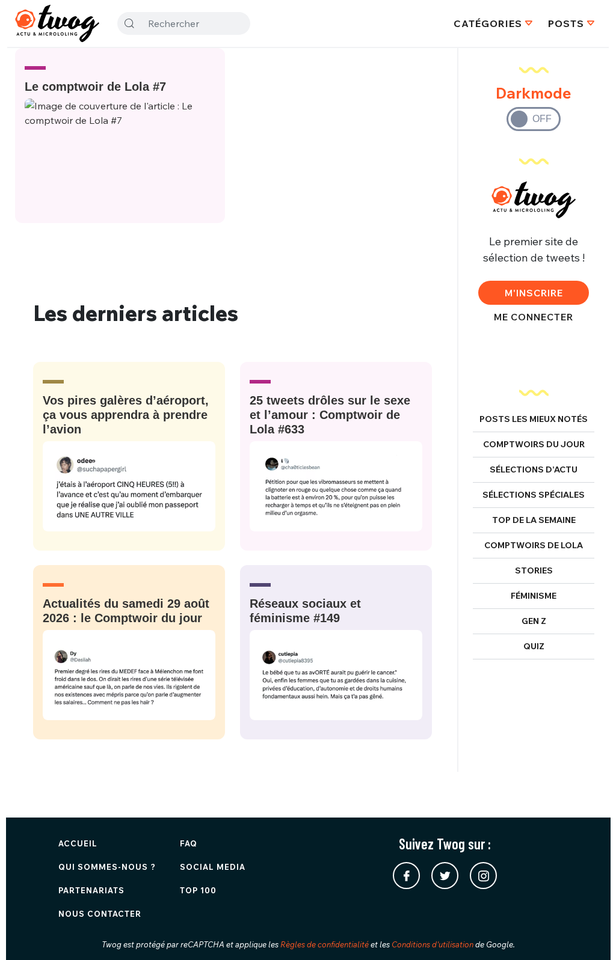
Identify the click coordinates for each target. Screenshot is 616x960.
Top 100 (198, 890)
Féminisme (533, 595)
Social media (212, 867)
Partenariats (91, 890)
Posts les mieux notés (533, 419)
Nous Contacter (99, 914)
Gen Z (534, 621)
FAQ (188, 843)
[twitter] (444, 875)
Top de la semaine (534, 520)
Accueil (77, 843)
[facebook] (406, 875)
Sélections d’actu (534, 469)
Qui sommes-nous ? (107, 867)
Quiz (533, 646)
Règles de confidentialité (324, 944)
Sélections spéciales (533, 494)
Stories (534, 570)
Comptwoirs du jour (534, 444)
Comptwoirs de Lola (533, 545)
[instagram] (483, 875)
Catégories (488, 23)
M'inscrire (534, 293)
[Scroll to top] (589, 933)
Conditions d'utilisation (432, 944)
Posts (566, 23)
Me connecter (533, 317)
